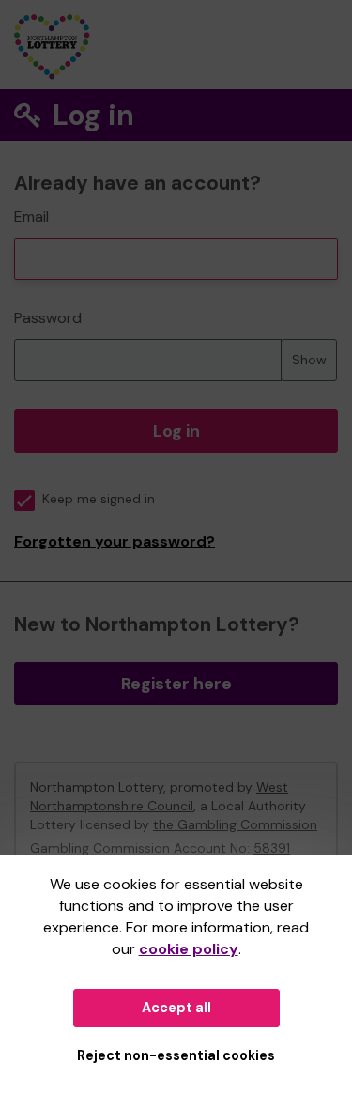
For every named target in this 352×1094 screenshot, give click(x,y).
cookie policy (188, 949)
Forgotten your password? (114, 541)
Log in (176, 431)
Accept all (176, 1007)
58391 (271, 848)
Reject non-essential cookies (176, 1055)
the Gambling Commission (235, 824)
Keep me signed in (98, 499)
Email (31, 216)
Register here (176, 683)
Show (309, 359)
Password (48, 318)
